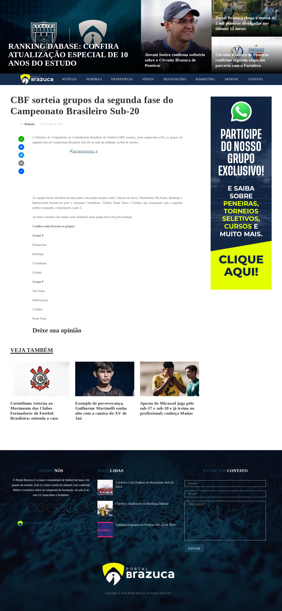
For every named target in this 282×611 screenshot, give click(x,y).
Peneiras (94, 79)
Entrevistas (122, 79)
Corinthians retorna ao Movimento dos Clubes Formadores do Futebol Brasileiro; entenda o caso (34, 411)
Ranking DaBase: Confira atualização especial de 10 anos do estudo (68, 54)
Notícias (69, 79)
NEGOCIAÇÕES (174, 79)
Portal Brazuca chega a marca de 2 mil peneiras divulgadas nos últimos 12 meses (245, 23)
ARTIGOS (231, 79)
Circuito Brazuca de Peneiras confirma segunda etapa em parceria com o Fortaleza (242, 60)
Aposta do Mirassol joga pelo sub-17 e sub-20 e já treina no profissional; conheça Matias (167, 408)
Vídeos (148, 79)
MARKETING (205, 79)
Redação (30, 124)
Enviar (194, 548)
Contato (255, 79)
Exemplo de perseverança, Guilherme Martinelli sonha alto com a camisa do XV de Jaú (101, 411)
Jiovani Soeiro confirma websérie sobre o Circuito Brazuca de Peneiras (175, 60)
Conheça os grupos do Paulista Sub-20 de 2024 (145, 524)
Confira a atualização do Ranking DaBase (142, 503)
